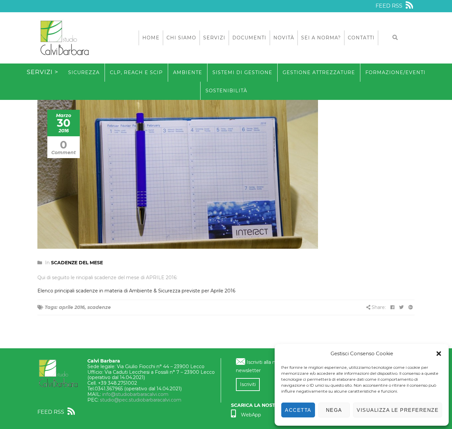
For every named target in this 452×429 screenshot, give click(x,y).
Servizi (214, 38)
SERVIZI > (42, 72)
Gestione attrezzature (319, 72)
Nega (334, 410)
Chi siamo (181, 38)
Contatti (361, 38)
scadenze (99, 307)
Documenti (249, 38)
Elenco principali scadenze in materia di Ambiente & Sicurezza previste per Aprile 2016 (136, 291)
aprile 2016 (72, 307)
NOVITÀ (283, 38)
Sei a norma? (321, 38)
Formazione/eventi (395, 72)
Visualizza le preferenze (397, 410)
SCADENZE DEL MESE (77, 263)
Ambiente (187, 72)
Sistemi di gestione (242, 72)
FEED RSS (390, 6)
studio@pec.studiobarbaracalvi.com (140, 400)
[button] (438, 353)
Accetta (298, 410)
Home (150, 38)
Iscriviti (248, 384)
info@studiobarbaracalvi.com (135, 394)
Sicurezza (84, 72)
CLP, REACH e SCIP (136, 72)
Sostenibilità (226, 91)
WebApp (251, 415)
